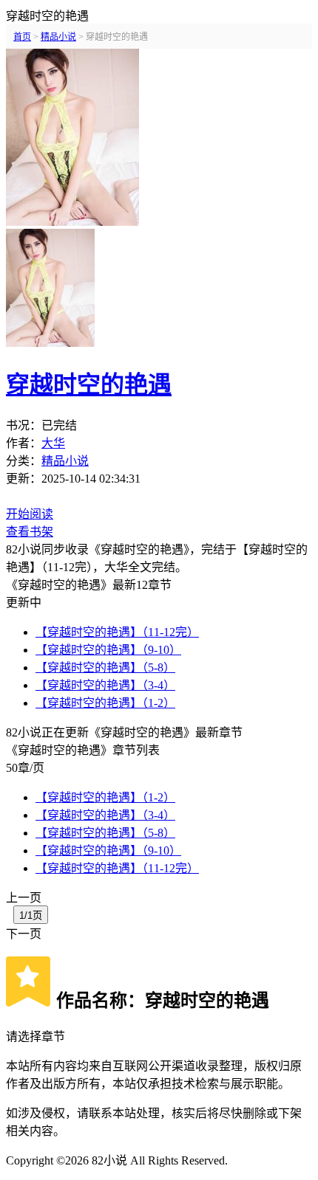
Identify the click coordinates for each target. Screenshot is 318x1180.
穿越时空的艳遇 (89, 384)
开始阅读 (29, 514)
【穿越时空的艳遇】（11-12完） (117, 632)
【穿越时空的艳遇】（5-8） (105, 667)
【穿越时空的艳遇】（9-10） (108, 650)
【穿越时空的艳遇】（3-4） (105, 685)
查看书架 (29, 531)
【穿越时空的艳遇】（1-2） (105, 703)
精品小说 (65, 461)
